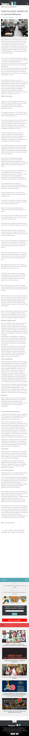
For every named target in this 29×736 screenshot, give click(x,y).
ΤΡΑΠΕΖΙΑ (22, 532)
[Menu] (27, 3)
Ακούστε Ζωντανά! (14, 620)
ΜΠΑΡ (17, 532)
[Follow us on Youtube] (27, 579)
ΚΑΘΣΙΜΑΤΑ (4, 532)
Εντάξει (13, 733)
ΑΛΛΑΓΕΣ (10, 530)
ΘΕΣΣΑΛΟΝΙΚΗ (8, 7)
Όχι (17, 733)
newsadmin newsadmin (8, 17)
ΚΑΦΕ (9, 532)
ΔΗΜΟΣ (15, 530)
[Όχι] (27, 731)
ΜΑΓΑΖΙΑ (13, 532)
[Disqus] (14, 553)
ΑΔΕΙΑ (6, 530)
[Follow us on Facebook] (25, 579)
